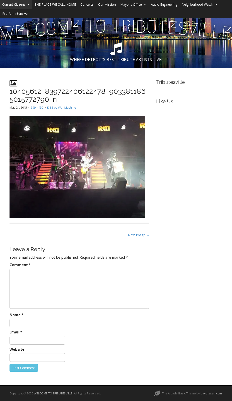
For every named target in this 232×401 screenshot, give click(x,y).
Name (17, 314)
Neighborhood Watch (197, 4)
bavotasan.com (211, 393)
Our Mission (107, 4)
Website (17, 349)
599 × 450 (37, 107)
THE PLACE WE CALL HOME (55, 4)
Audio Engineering (164, 4)
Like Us (164, 101)
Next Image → (138, 235)
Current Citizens (13, 4)
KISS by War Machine (61, 107)
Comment (20, 264)
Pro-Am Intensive (15, 13)
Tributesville (170, 82)
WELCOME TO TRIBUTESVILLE (53, 393)
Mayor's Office (131, 4)
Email (16, 332)
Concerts (87, 4)
